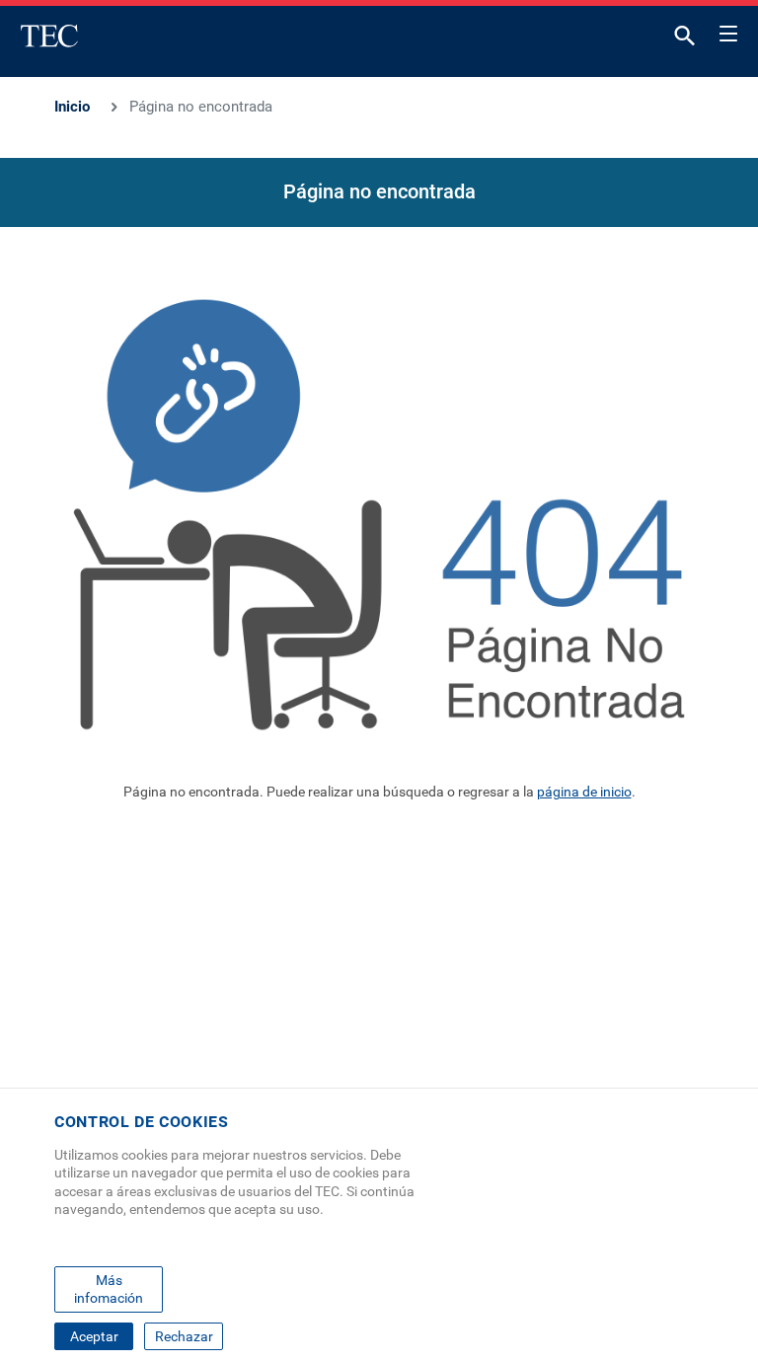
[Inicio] (49, 35)
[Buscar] (685, 40)
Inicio (72, 106)
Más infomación (108, 1289)
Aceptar (94, 1336)
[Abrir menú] (728, 31)
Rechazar (184, 1336)
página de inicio (584, 791)
